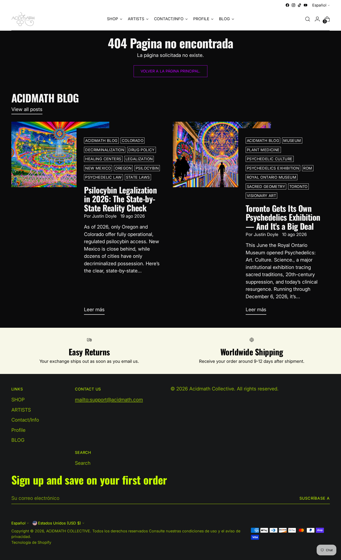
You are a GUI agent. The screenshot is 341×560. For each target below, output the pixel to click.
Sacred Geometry (266, 186)
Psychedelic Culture (270, 159)
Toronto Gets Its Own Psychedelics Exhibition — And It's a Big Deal (283, 217)
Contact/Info (25, 420)
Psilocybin (147, 168)
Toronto (298, 186)
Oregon (123, 168)
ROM (307, 168)
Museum (292, 140)
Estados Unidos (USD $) (59, 523)
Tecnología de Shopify (31, 542)
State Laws (138, 177)
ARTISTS (21, 410)
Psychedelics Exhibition (273, 168)
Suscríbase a (314, 498)
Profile (18, 430)
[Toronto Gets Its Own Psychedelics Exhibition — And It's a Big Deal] (222, 220)
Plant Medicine (263, 149)
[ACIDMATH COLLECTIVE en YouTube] (305, 5)
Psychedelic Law (103, 177)
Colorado (132, 140)
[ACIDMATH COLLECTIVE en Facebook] (287, 5)
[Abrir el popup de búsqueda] (307, 19)
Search (82, 463)
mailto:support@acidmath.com (109, 400)
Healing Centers (103, 159)
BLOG (18, 440)
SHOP (18, 400)
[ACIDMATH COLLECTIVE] (23, 19)
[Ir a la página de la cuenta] (317, 19)
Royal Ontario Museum (271, 177)
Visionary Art (261, 195)
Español (319, 5)
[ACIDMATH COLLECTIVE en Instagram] (293, 5)
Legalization (139, 159)
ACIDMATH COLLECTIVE (68, 531)
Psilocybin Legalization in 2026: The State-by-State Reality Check (120, 199)
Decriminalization (104, 149)
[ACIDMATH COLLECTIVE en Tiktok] (299, 5)
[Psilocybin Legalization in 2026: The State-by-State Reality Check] (60, 220)
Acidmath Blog (101, 140)
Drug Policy (141, 149)
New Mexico (98, 168)
